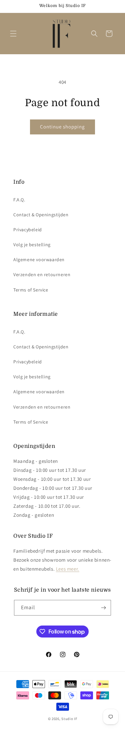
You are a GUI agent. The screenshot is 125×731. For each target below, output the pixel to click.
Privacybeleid (27, 230)
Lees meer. (67, 569)
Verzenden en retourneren (41, 274)
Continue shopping (62, 126)
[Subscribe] (103, 608)
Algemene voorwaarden (39, 260)
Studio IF (69, 718)
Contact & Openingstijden (40, 215)
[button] (13, 33)
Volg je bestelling (32, 245)
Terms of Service (30, 290)
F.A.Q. (19, 200)
